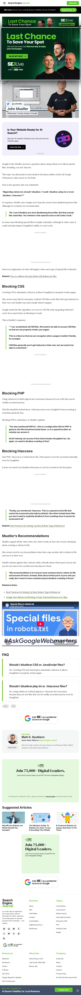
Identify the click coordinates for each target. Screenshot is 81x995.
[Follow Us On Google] (40, 718)
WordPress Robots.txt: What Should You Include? (12, 827)
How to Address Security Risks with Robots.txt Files (33, 276)
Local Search (60, 910)
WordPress (33, 929)
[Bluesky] (9, 933)
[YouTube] (14, 929)
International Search (63, 917)
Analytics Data (61, 929)
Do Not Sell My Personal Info (66, 977)
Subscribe (59, 959)
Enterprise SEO (61, 921)
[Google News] (4, 929)
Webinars (5, 959)
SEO (13, 706)
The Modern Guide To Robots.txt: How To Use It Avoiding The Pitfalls (40, 827)
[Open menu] (4, 3)
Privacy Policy (61, 974)
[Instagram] (14, 933)
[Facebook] (18, 929)
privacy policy (50, 796)
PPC (57, 925)
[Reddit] (18, 933)
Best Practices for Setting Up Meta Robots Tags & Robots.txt (37, 525)
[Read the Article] (13, 817)
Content (32, 917)
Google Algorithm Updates (11, 977)
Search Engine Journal (48, 740)
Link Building (60, 906)
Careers (59, 970)
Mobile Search (61, 913)
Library (4, 966)
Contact (59, 966)
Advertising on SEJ (36, 959)
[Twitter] (4, 933)
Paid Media (33, 913)
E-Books (5, 970)
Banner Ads (33, 966)
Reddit (58, 932)
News (5, 706)
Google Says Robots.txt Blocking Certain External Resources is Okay (37, 597)
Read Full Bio (12, 747)
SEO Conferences (8, 981)
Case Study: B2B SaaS (37, 962)
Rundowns (6, 962)
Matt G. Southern (33, 737)
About (58, 962)
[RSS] (4, 938)
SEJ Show (5, 974)
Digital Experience (35, 925)
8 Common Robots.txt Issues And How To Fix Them (66, 827)
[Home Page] (19, 3)
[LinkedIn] (9, 929)
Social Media (33, 921)
